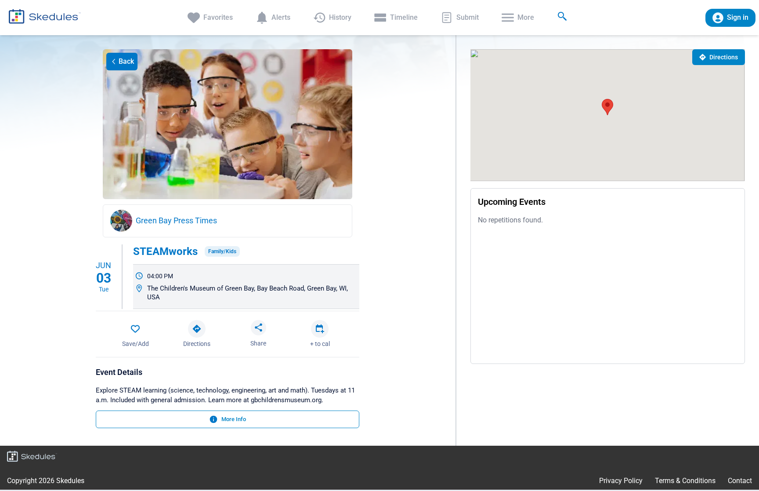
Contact (740, 480)
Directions (723, 57)
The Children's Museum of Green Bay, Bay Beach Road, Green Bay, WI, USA (247, 292)
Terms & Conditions (685, 480)
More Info (233, 419)
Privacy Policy (621, 480)
